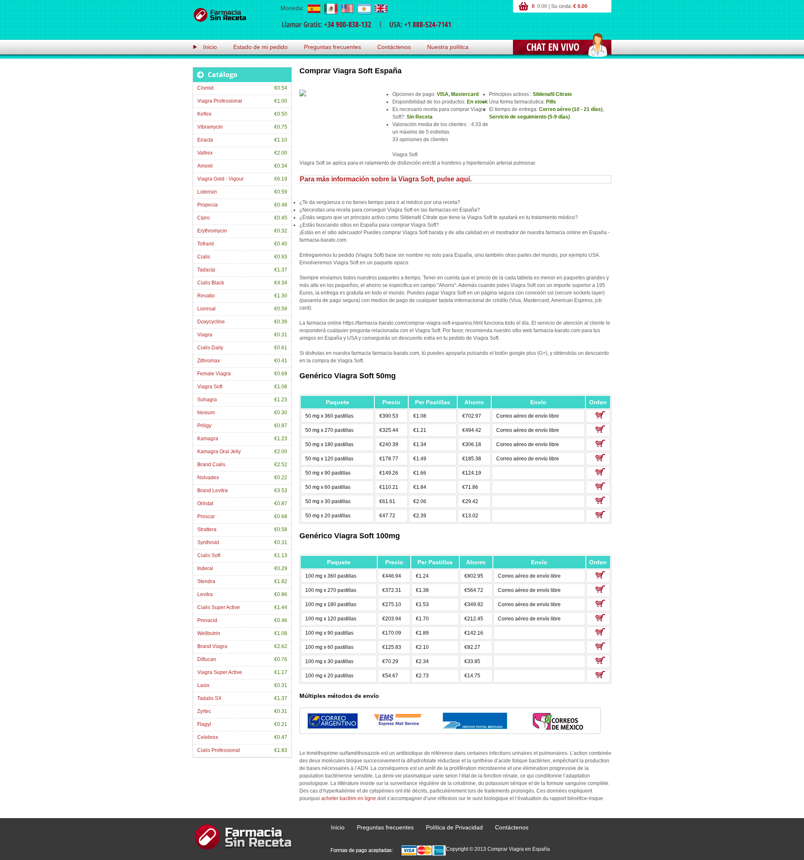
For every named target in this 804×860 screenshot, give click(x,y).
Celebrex (207, 737)
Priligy (204, 426)
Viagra (204, 335)
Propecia (207, 205)
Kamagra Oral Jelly (219, 452)
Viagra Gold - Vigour (220, 179)
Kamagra (207, 439)
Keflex (204, 114)
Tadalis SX (209, 698)
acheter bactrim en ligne (348, 798)
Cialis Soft (208, 555)
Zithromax (208, 361)
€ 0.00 (580, 6)
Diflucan (206, 659)
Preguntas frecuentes (332, 47)
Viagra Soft (209, 387)
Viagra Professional (219, 101)
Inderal (205, 568)
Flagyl (204, 724)
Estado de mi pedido (260, 47)
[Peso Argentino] (364, 8)
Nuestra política (448, 47)
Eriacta (205, 140)
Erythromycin (212, 231)
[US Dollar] (347, 8)
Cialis (203, 257)
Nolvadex (208, 477)
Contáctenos (394, 47)
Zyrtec (204, 711)
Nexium (206, 413)
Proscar (206, 516)
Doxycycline (211, 322)
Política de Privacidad (454, 827)
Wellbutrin (208, 633)
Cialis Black (210, 283)
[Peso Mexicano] (330, 8)
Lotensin (207, 192)
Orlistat (205, 503)
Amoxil (205, 166)
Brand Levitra (212, 490)
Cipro (203, 218)
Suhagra (207, 400)
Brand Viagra (212, 646)
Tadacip (206, 270)
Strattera (206, 529)
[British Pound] (380, 8)
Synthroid (208, 542)
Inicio (210, 47)
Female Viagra (214, 374)
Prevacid (207, 620)
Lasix (203, 685)
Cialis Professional (218, 750)
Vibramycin (210, 127)
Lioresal (206, 309)
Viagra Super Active (219, 672)
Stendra (206, 581)
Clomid (205, 88)
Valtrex (205, 153)
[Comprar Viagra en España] (220, 15)
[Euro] (313, 8)
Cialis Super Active (218, 607)
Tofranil (205, 244)
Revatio (206, 296)
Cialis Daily (210, 348)
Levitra (205, 594)
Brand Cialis (211, 464)
